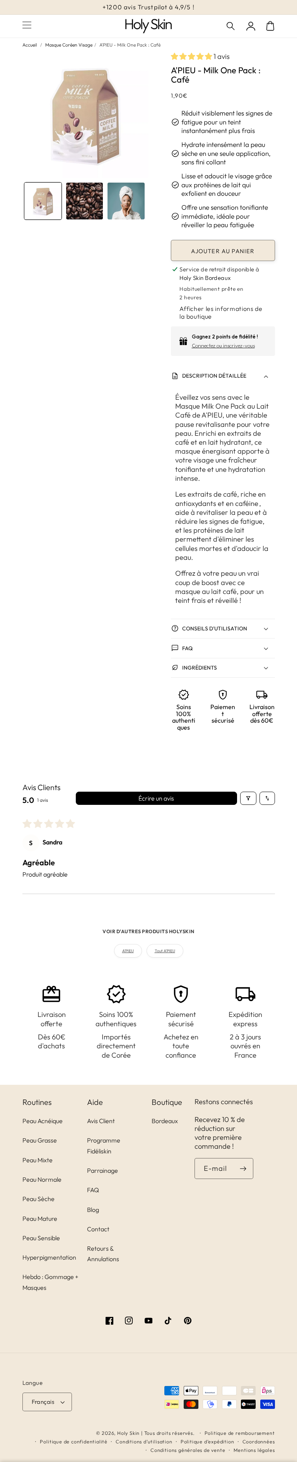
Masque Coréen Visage (68, 45)
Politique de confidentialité (74, 1441)
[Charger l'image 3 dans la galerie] (126, 201)
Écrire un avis (156, 798)
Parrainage (102, 1170)
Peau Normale (41, 1179)
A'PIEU (128, 950)
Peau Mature (39, 1218)
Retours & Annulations (103, 1254)
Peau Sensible (41, 1238)
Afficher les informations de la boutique (220, 312)
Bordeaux (165, 1121)
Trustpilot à (148, 7)
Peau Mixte (37, 1160)
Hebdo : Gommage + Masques (50, 1282)
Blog (93, 1209)
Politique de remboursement (240, 1433)
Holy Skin (128, 1433)
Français (43, 1401)
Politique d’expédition (207, 1441)
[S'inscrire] (243, 1168)
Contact (98, 1229)
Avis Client (101, 1121)
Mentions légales (254, 1450)
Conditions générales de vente (187, 1450)
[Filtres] (248, 798)
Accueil (29, 45)
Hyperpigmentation (49, 1257)
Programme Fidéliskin (103, 1145)
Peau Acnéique (42, 1121)
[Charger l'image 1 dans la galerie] (42, 201)
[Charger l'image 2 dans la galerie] (84, 201)
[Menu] (27, 26)
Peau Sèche (38, 1199)
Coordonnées (258, 1441)
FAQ (93, 1190)
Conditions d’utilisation (144, 1441)
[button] (231, 26)
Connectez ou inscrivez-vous (223, 345)
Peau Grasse (39, 1140)
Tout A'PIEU (165, 950)
